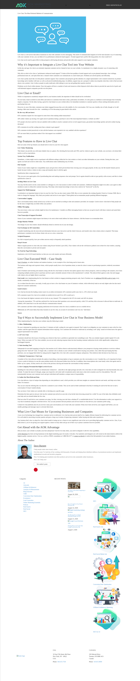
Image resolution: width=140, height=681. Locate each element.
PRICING (73, 5)
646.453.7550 (61, 662)
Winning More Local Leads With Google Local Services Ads (75, 526)
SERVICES (60, 5)
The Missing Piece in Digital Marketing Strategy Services (74, 515)
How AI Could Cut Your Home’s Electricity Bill (75, 504)
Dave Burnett (40, 445)
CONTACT (97, 5)
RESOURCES (83, 5)
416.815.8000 (98, 662)
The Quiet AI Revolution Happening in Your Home (76, 491)
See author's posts (42, 464)
